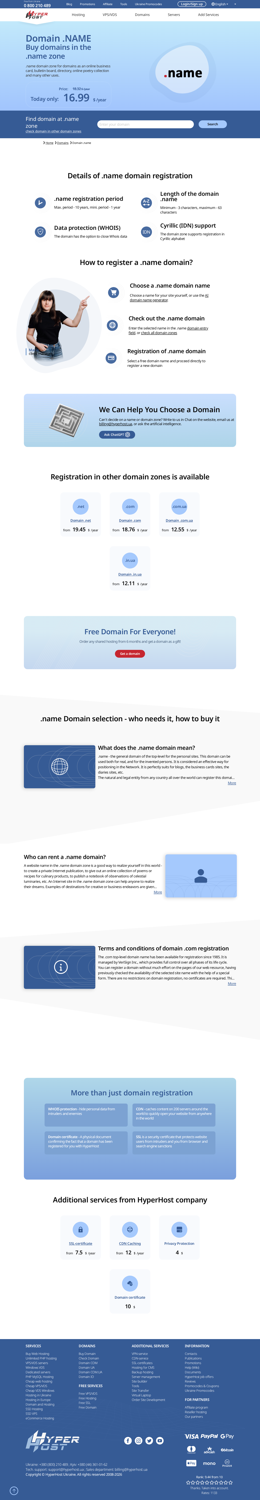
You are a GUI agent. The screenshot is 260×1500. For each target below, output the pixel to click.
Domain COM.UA (90, 1372)
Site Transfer (140, 1390)
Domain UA (87, 1367)
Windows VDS (35, 1367)
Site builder (139, 1381)
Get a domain (130, 654)
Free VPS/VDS (88, 1393)
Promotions (87, 4)
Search (212, 124)
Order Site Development (148, 1400)
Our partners (194, 1416)
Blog (69, 4)
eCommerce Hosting (40, 1418)
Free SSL (84, 1403)
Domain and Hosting (40, 1404)
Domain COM (88, 1363)
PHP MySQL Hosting (40, 1377)
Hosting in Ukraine (38, 1395)
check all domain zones (159, 332)
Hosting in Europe (38, 1400)
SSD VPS (31, 1413)
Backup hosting (142, 1372)
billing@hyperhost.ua (115, 423)
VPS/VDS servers (37, 1363)
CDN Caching (130, 1243)
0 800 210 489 (37, 5)
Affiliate (107, 4)
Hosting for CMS (143, 1367)
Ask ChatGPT (114, 434)
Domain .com (130, 520)
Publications (193, 1358)
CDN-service (140, 1358)
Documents (193, 1372)
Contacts (191, 1353)
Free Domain (88, 1407)
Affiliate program (196, 1407)
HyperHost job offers (199, 1377)
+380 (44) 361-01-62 (92, 1464)
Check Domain (89, 1358)
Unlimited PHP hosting (41, 1358)
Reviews (190, 1381)
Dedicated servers (38, 1372)
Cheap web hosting (39, 1381)
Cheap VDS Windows (40, 1390)
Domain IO (86, 1377)
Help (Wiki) (192, 1367)
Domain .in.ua (130, 574)
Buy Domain (87, 1353)
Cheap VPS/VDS (36, 1386)
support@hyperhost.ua (66, 1469)
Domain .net (80, 520)
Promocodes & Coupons (202, 1386)
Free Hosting (87, 1398)
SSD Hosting (34, 1409)
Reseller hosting (196, 1412)
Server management (146, 1377)
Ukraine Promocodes (148, 4)
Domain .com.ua (179, 520)
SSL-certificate (80, 1243)
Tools (123, 4)
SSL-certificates (142, 1363)
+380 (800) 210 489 (54, 1464)
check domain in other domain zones (53, 131)
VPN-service (140, 1353)
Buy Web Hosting (37, 1353)
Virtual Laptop (141, 1395)
